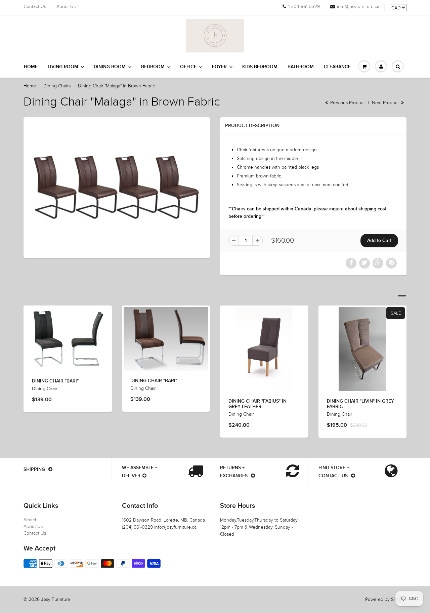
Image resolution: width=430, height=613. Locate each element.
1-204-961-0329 (304, 6)
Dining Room (110, 67)
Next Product (386, 103)
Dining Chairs (57, 86)
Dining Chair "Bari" (55, 381)
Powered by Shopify (385, 599)
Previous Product (347, 103)
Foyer (219, 67)
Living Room (63, 67)
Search (31, 520)
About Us (66, 6)
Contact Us (35, 6)
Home (31, 67)
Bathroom (301, 67)
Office (188, 67)
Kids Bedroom (259, 67)
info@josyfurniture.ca (358, 6)
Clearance (337, 67)
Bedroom (153, 67)
